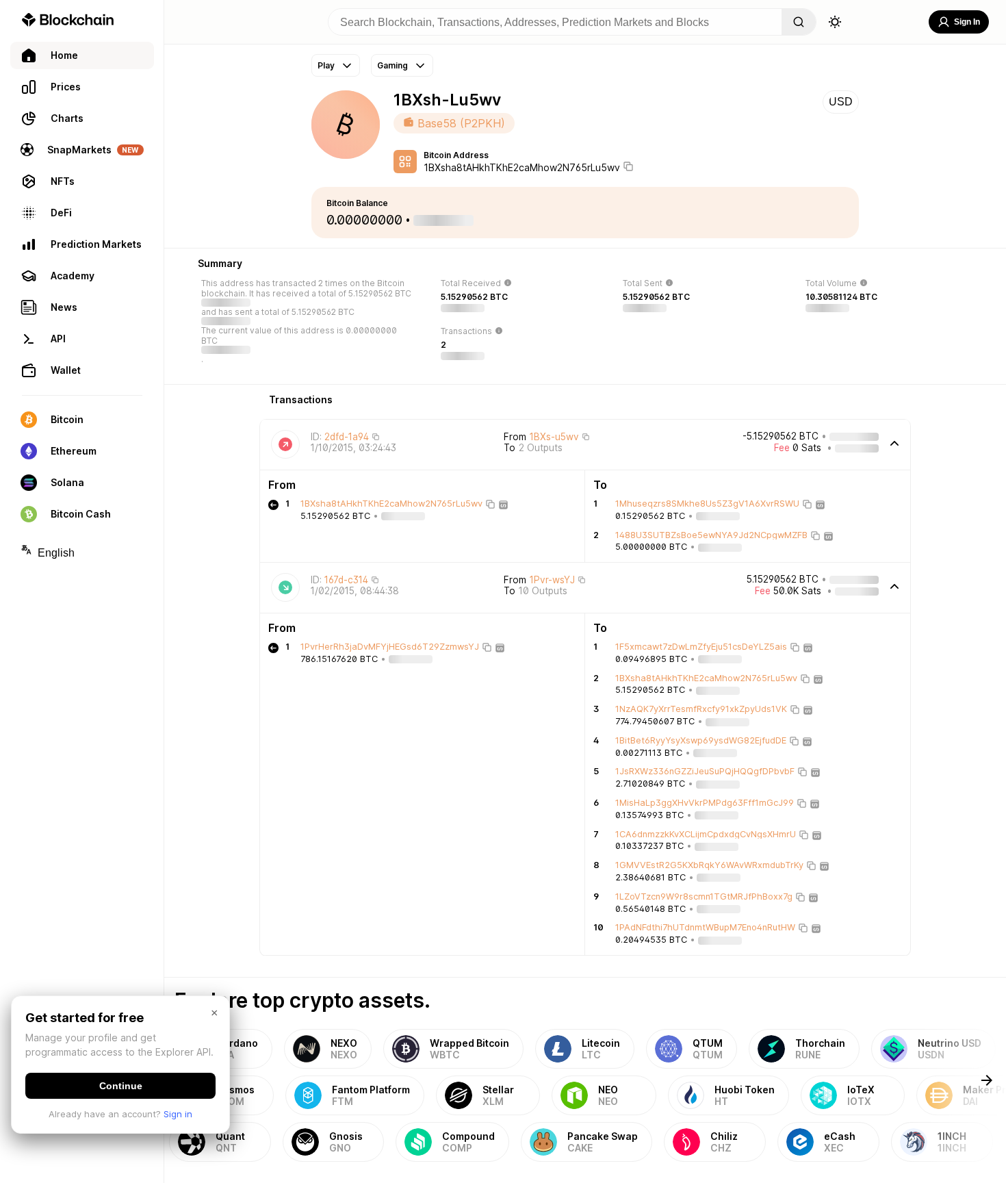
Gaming (392, 65)
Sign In (967, 22)
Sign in (178, 1113)
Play (326, 65)
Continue (120, 1085)
